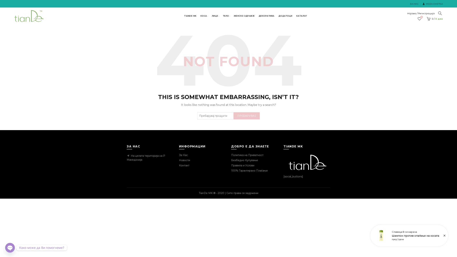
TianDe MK (190, 16)
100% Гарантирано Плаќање (249, 170)
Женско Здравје (244, 16)
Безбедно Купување (244, 160)
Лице (215, 16)
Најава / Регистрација (421, 13)
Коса (203, 16)
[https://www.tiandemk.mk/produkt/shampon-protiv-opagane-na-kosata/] (409, 235)
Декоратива (267, 16)
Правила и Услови (242, 165)
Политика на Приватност (247, 155)
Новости (184, 160)
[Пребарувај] (440, 13)
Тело (226, 16)
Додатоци (285, 16)
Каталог (301, 16)
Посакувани (421, 17)
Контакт (184, 165)
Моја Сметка (434, 3)
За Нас (414, 3)
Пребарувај (246, 115)
